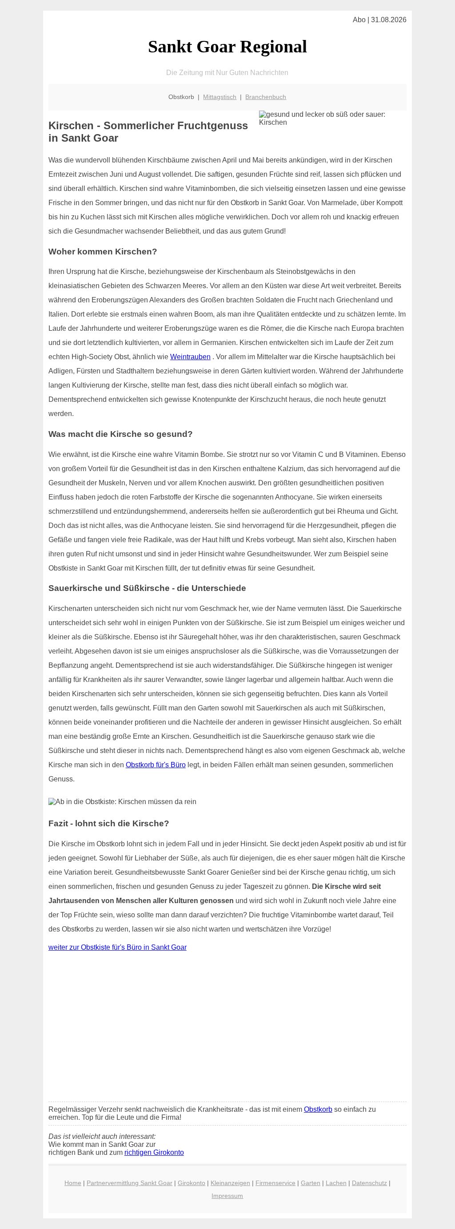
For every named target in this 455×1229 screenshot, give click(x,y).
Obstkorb (318, 1109)
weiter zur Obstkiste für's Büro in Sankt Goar (117, 947)
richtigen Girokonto (154, 1152)
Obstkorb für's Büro (156, 765)
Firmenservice (275, 1182)
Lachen (336, 1182)
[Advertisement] (227, 1029)
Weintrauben (190, 357)
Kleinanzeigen (230, 1182)
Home (72, 1182)
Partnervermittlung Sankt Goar (129, 1182)
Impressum (227, 1195)
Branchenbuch (265, 96)
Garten (310, 1182)
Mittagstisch (219, 96)
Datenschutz (369, 1182)
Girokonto (191, 1182)
